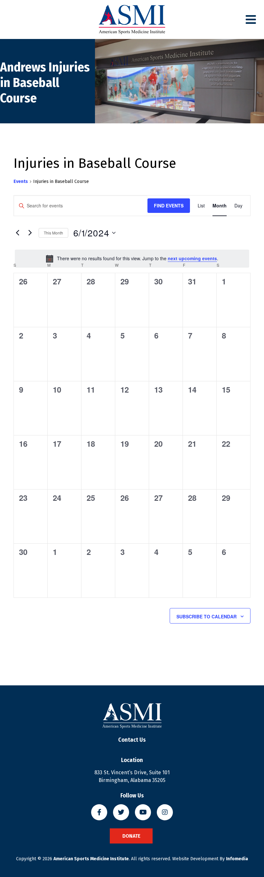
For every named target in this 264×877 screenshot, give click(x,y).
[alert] (132, 259)
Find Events (169, 205)
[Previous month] (17, 233)
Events (21, 181)
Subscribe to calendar (206, 616)
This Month (53, 232)
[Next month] (30, 233)
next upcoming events (192, 258)
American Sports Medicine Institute (91, 859)
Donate (131, 836)
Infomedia (237, 859)
